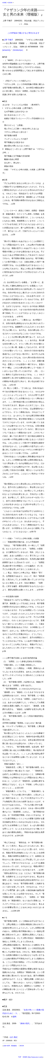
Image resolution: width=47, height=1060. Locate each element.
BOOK (10, 2)
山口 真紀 (13, 1037)
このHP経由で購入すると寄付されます (23, 33)
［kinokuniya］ (18, 50)
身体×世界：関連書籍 (10, 1045)
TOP (19, 1057)
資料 (14, 1017)
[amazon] (6, 50)
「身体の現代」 (24, 1023)
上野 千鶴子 (8, 40)
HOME (4, 2)
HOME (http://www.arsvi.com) (32, 1057)
